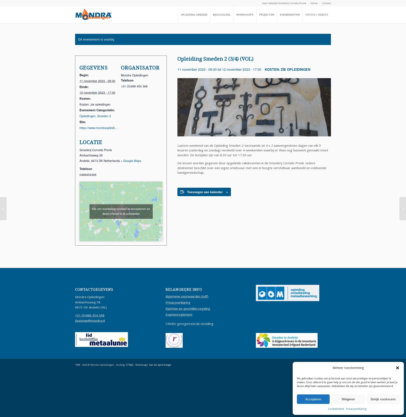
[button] (397, 368)
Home (314, 3)
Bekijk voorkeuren (383, 399)
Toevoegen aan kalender (205, 192)
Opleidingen (88, 116)
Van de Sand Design (160, 364)
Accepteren (313, 399)
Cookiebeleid (336, 409)
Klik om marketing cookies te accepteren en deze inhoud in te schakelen (121, 211)
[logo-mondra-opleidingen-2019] (93, 14)
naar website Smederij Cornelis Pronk (284, 3)
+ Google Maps (131, 161)
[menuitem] (284, 3)
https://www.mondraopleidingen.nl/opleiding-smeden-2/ (116, 128)
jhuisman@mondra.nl (90, 320)
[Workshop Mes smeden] (3, 208)
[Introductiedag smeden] (402, 208)
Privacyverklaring (356, 409)
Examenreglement (179, 314)
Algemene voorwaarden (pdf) (187, 296)
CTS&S (129, 364)
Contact (326, 3)
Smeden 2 (104, 116)
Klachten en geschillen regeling (188, 308)
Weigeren (348, 399)
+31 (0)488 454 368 (89, 315)
